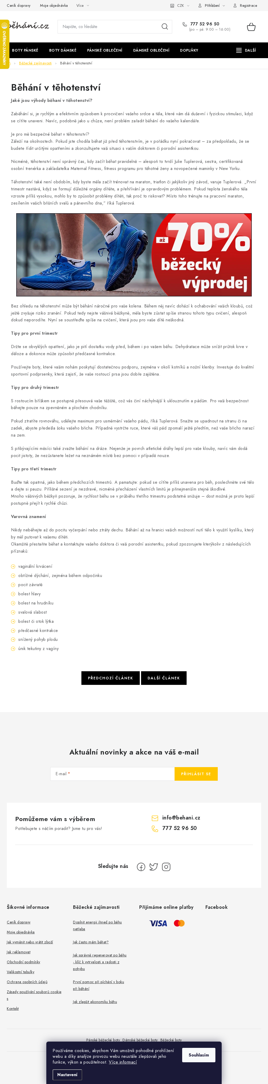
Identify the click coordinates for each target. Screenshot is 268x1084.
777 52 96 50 (204, 24)
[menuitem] (25, 50)
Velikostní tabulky (20, 972)
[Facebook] (141, 867)
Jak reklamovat (18, 952)
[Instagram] (166, 867)
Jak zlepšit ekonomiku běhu (95, 1001)
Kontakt (13, 1008)
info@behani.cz (181, 818)
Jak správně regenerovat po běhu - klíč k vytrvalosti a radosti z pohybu (100, 962)
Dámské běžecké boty (140, 1040)
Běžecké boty (171, 1040)
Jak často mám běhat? (91, 942)
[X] (153, 867)
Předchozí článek (110, 678)
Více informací (123, 1062)
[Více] (246, 50)
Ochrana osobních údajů (27, 981)
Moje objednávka (54, 5)
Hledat (165, 27)
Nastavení (67, 1075)
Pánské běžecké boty (103, 1040)
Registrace (248, 5)
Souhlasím (199, 1055)
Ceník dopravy (19, 5)
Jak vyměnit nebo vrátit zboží (30, 942)
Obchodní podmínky (23, 962)
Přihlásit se (196, 774)
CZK (180, 5)
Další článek (164, 678)
